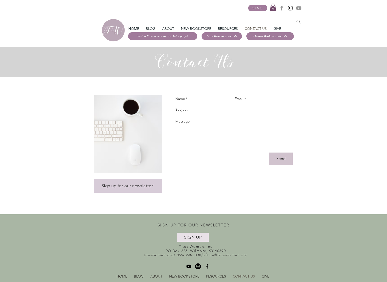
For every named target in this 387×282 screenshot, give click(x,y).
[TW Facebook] (282, 8)
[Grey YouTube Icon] (299, 8)
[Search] (298, 22)
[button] (273, 7)
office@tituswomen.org (225, 255)
